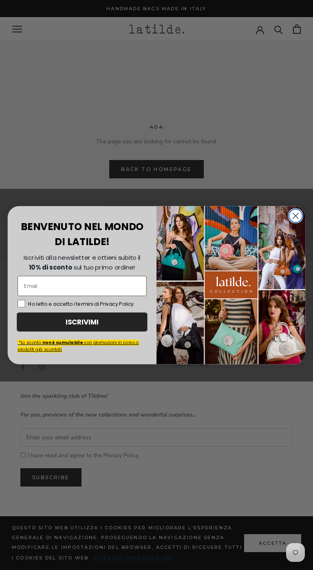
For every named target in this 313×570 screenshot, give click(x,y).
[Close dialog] (295, 215)
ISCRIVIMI (82, 321)
